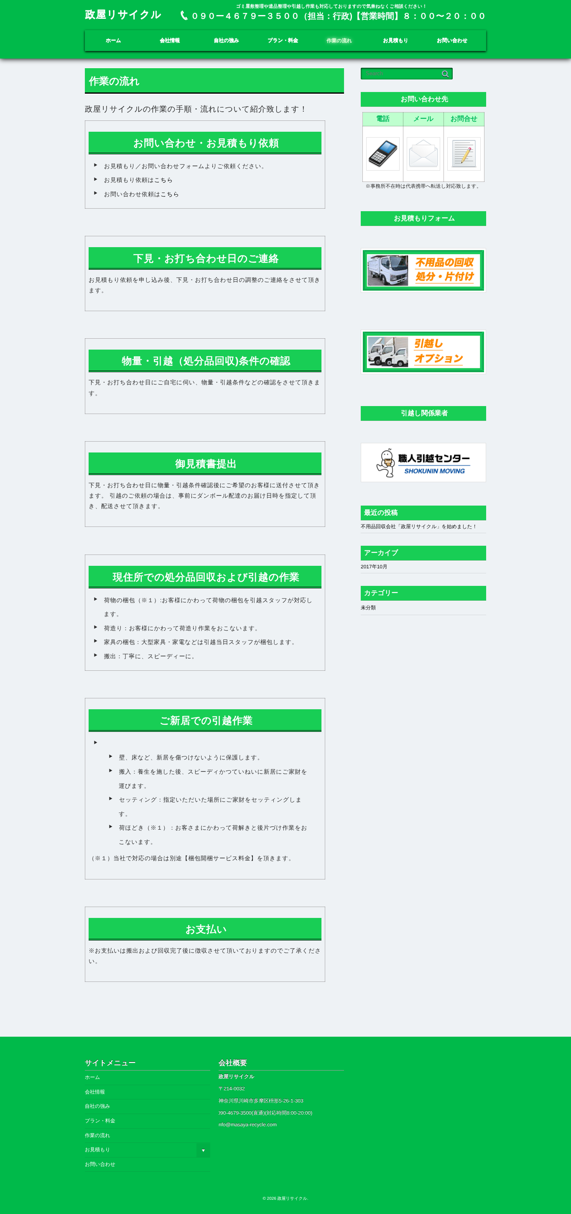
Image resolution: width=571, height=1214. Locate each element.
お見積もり (395, 40)
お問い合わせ (452, 40)
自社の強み (226, 40)
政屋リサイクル (123, 14)
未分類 (368, 608)
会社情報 (170, 40)
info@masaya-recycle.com (247, 1124)
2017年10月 (374, 567)
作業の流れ (339, 40)
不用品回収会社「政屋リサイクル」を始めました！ (419, 526)
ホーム (113, 40)
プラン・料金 (283, 40)
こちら (163, 179)
